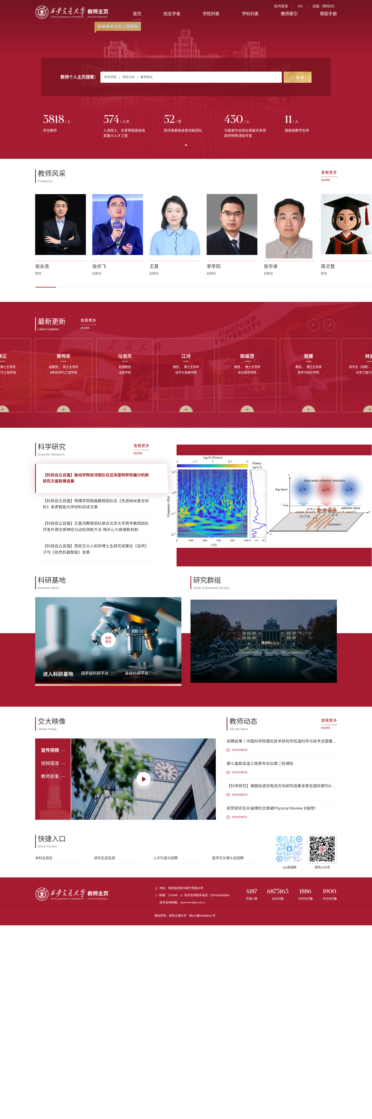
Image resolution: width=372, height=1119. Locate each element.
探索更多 (108, 640)
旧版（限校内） (324, 6)
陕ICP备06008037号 (202, 915)
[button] (314, 325)
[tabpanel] (65, 124)
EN (300, 6)
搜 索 (300, 77)
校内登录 (281, 6)
